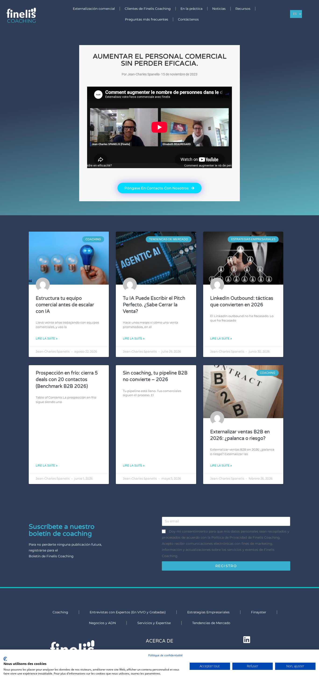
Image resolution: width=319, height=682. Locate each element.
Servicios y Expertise (154, 623)
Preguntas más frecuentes (146, 19)
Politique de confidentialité (165, 655)
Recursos (242, 9)
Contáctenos (188, 19)
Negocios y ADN (102, 623)
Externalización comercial (94, 9)
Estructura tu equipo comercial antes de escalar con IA (65, 304)
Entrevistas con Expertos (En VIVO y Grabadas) (128, 612)
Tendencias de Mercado (211, 623)
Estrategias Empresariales (208, 612)
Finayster (258, 612)
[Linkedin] (246, 639)
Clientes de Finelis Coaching (148, 9)
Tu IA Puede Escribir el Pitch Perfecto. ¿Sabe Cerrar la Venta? (154, 304)
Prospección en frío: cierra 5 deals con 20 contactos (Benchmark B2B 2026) (67, 379)
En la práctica (191, 9)
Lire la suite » (46, 338)
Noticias (219, 9)
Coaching (60, 612)
